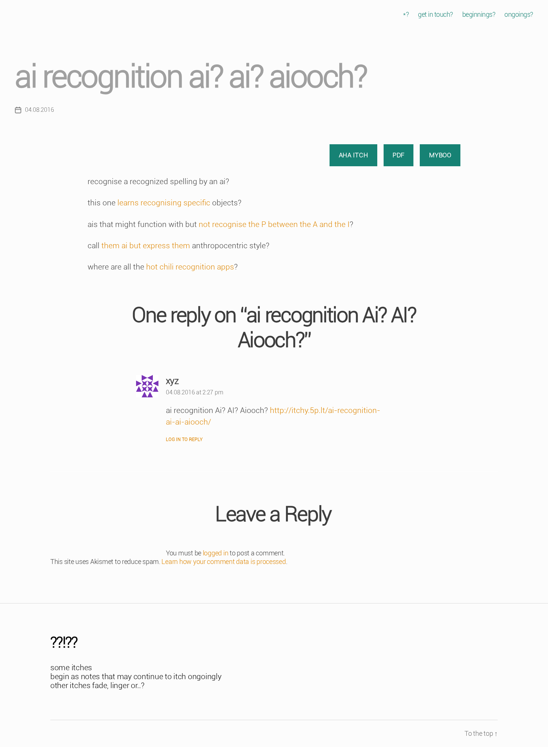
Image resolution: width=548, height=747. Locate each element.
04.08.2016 (39, 109)
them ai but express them (145, 245)
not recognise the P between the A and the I (273, 224)
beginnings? (478, 14)
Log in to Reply (184, 439)
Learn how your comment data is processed (223, 561)
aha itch (353, 155)
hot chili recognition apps (190, 266)
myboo (440, 155)
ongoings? (518, 14)
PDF (398, 155)
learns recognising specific (163, 202)
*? (406, 14)
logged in (216, 553)
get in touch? (435, 14)
